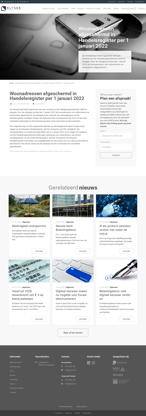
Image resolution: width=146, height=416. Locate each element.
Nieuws (81, 8)
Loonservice (112, 2)
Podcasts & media (93, 8)
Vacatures (107, 8)
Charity (116, 8)
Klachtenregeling (65, 407)
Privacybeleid (82, 407)
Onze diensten (63, 8)
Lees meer (39, 251)
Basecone (121, 2)
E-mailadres (105, 142)
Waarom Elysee (48, 8)
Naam (102, 131)
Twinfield (130, 2)
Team (73, 8)
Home (11, 83)
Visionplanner (139, 2)
